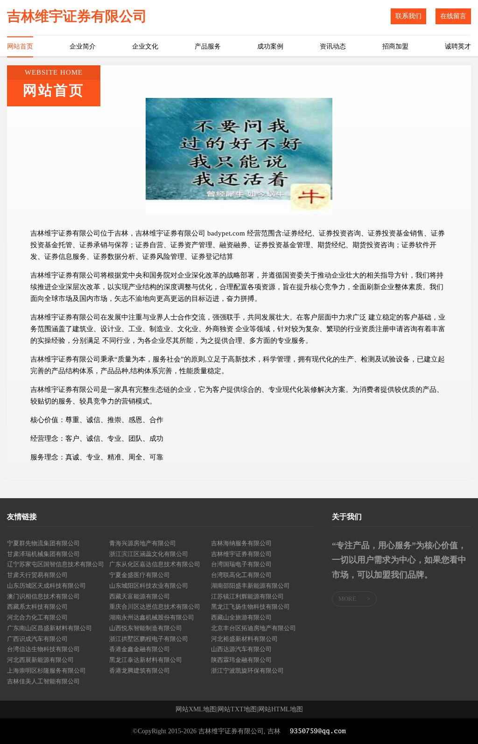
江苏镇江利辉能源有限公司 (247, 596)
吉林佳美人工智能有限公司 (43, 681)
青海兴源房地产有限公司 (142, 543)
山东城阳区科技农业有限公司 (148, 585)
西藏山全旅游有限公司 (241, 617)
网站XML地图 (196, 709)
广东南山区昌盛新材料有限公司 (49, 628)
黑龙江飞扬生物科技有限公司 (250, 606)
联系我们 (408, 16)
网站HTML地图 (280, 709)
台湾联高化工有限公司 (241, 574)
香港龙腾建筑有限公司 (139, 670)
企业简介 (83, 46)
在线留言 (453, 16)
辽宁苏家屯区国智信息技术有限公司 (55, 564)
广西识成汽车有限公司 (37, 638)
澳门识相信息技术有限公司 (43, 596)
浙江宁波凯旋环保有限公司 (247, 670)
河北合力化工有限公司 (37, 617)
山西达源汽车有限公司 (241, 649)
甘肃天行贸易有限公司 (37, 574)
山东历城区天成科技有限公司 (46, 585)
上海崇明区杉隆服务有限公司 (46, 670)
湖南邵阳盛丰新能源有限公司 (250, 585)
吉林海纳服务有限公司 (241, 543)
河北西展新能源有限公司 (40, 659)
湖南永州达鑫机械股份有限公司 (151, 617)
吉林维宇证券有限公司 (241, 553)
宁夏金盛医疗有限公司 (139, 574)
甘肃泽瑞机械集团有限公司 (43, 553)
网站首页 (20, 46)
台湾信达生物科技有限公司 (43, 649)
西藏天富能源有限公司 (139, 596)
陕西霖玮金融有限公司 (241, 659)
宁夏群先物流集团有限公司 (43, 543)
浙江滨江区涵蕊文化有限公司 (148, 553)
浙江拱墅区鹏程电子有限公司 (148, 638)
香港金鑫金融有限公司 (139, 649)
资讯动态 (333, 46)
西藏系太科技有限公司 (37, 606)
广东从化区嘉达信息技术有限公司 (154, 564)
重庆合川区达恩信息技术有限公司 (154, 606)
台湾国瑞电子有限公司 (241, 564)
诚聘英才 (458, 46)
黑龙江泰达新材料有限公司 (145, 659)
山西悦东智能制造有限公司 (145, 628)
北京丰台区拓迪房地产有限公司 (253, 628)
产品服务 (208, 46)
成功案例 (270, 46)
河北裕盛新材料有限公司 (244, 638)
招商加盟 (395, 46)
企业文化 (145, 46)
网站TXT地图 (237, 709)
